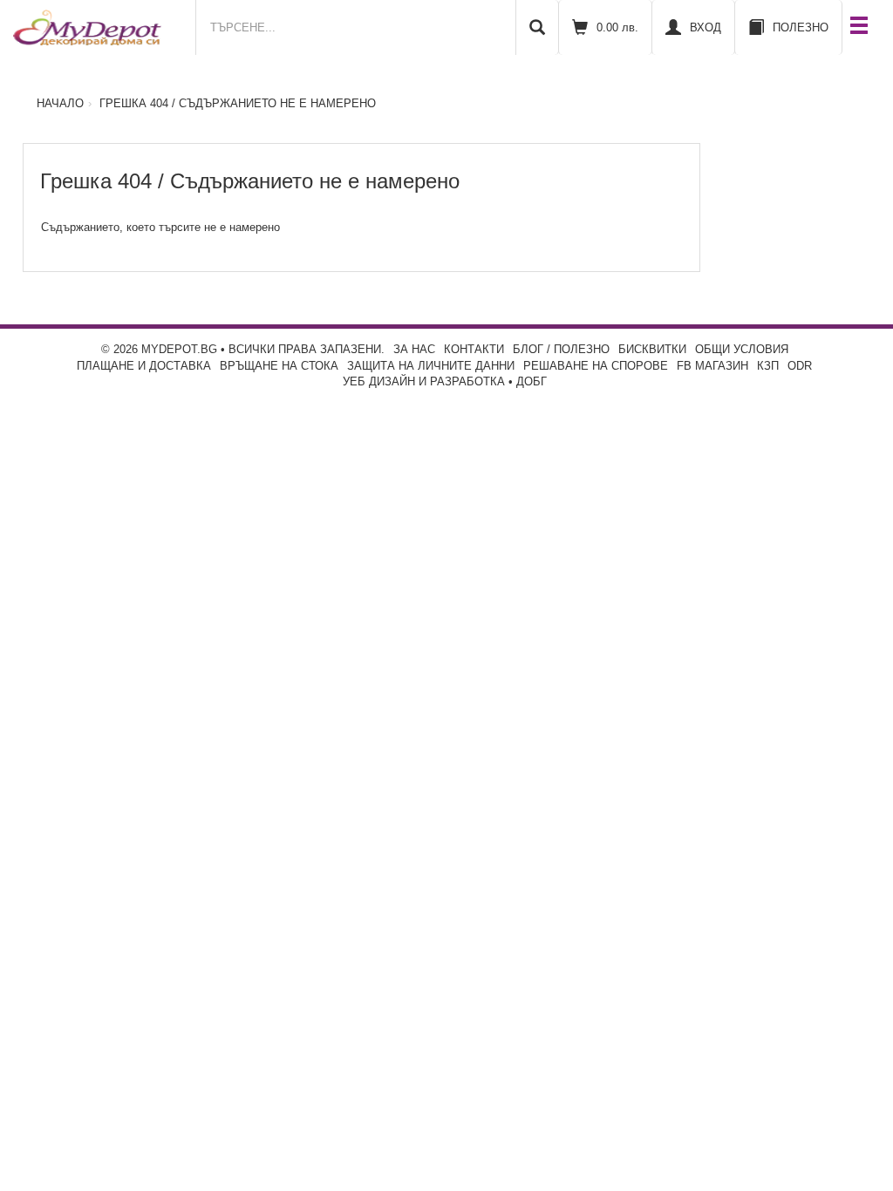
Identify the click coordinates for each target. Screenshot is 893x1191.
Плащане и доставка (144, 365)
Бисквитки (652, 349)
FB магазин (712, 365)
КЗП (768, 365)
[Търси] (537, 27)
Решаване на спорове (595, 365)
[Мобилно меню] (859, 27)
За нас (414, 349)
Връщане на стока (279, 365)
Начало (60, 103)
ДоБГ (531, 381)
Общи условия (741, 349)
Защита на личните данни (431, 365)
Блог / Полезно (561, 349)
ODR (799, 365)
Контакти (474, 349)
